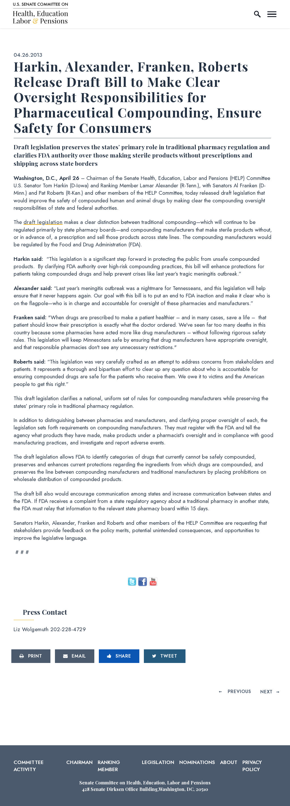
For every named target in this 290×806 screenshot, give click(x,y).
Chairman (79, 762)
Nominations (197, 762)
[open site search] (257, 14)
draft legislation (43, 222)
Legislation (158, 762)
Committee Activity (29, 766)
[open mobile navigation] (271, 14)
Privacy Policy (252, 766)
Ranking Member (109, 766)
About (228, 762)
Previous (239, 691)
